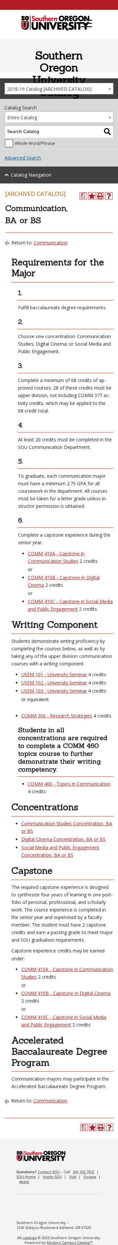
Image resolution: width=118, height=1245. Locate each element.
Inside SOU (52, 1176)
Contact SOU (49, 1171)
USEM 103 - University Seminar (54, 691)
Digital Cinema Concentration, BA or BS (63, 839)
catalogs (30, 1237)
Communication (51, 242)
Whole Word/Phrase (35, 143)
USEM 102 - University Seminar (54, 683)
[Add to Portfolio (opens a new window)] (91, 196)
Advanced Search (23, 158)
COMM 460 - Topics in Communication (69, 784)
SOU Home (26, 1176)
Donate (90, 1176)
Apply (24, 1181)
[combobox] (59, 88)
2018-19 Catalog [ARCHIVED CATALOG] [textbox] (49, 89)
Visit (72, 1176)
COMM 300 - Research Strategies (56, 716)
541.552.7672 (83, 1171)
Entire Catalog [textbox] (22, 117)
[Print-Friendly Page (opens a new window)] (100, 196)
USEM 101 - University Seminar (54, 674)
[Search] (107, 131)
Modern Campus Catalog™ (69, 1242)
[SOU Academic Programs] (55, 23)
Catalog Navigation (31, 175)
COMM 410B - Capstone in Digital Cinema (65, 993)
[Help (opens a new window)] (108, 196)
